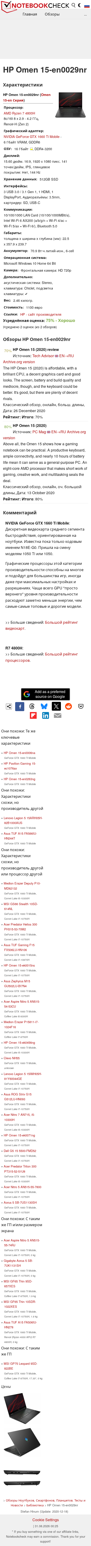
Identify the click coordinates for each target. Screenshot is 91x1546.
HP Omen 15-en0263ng (19, 779)
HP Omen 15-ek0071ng (19, 1135)
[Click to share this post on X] (56, 706)
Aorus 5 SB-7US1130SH (20, 1202)
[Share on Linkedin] (45, 715)
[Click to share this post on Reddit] (68, 706)
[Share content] (9, 706)
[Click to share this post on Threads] (32, 706)
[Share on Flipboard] (33, 715)
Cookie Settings (45, 1519)
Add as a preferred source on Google (50, 694)
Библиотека (35, 1505)
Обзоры (52, 14)
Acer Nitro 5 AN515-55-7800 (22, 1187)
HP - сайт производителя (40, 314)
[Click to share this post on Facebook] (19, 706)
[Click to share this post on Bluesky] (44, 706)
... (85, 14)
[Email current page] (57, 715)
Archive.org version (19, 361)
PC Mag (39, 431)
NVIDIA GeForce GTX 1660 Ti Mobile (32, 136)
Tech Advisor (43, 355)
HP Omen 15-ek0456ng (19, 1042)
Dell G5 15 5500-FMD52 (20, 1150)
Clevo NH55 (12, 1058)
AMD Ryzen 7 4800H (19, 113)
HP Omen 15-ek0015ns (19, 965)
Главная (30, 14)
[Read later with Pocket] (80, 706)
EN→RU (66, 355)
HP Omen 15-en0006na (19, 753)
